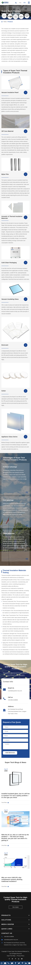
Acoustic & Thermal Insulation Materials (11, 217)
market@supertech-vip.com (15, 690)
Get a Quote (15, 907)
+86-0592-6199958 (13, 700)
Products (10, 21)
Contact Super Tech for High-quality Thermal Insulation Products (16, 899)
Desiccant (4, 345)
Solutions (6, 920)
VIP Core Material (7, 131)
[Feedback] (12, 963)
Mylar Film (5, 174)
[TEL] (8, 963)
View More (4, 802)
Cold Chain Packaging (9, 262)
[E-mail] (5, 963)
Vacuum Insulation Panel (9, 92)
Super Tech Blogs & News (15, 762)
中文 (20, 2)
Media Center (7, 924)
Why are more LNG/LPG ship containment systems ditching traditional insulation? (11, 879)
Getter (3, 391)
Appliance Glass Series (9, 437)
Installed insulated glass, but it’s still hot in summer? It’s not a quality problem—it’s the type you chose (15, 795)
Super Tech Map (11, 955)
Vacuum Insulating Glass (10, 299)
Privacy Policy (20, 955)
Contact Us (6, 933)
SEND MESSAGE (10, 752)
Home (5, 21)
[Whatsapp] (1, 963)
